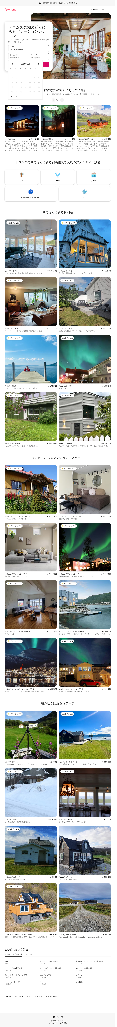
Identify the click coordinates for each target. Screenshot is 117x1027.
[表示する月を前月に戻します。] (12, 64)
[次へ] (62, 100)
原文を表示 (73, 3)
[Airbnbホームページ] (10, 9)
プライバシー (53, 1023)
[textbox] (18, 57)
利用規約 (63, 1023)
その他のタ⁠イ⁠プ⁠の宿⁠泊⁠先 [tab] (13, 954)
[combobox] (28, 49)
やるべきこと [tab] (30, 954)
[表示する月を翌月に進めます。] (38, 64)
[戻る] (53, 100)
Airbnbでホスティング (100, 9)
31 (16, 96)
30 (12, 96)
